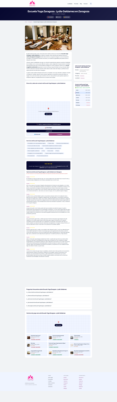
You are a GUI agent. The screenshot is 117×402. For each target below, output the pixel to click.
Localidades (69, 3)
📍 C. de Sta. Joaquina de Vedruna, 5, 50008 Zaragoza (48, 124)
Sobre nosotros (51, 383)
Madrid (65, 377)
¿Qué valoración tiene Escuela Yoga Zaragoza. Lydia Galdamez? (40, 302)
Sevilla (65, 386)
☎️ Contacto (50, 17)
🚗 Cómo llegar (48, 127)
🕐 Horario (58, 17)
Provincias (76, 3)
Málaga (65, 388)
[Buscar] (91, 4)
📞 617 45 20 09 (48, 131)
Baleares (81, 386)
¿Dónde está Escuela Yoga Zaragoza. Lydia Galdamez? (38, 295)
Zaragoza (30, 22)
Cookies (50, 381)
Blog (81, 3)
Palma (65, 384)
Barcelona (66, 379)
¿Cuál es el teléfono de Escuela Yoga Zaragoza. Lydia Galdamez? (40, 292)
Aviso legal (50, 377)
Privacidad (50, 379)
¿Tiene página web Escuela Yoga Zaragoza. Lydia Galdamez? (39, 305)
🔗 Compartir (59, 134)
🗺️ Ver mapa (48, 114)
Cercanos (86, 3)
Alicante (81, 383)
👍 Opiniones (66, 17)
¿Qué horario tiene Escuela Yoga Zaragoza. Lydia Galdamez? (39, 298)
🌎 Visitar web (37, 134)
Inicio (26, 22)
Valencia (65, 381)
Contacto (50, 384)
